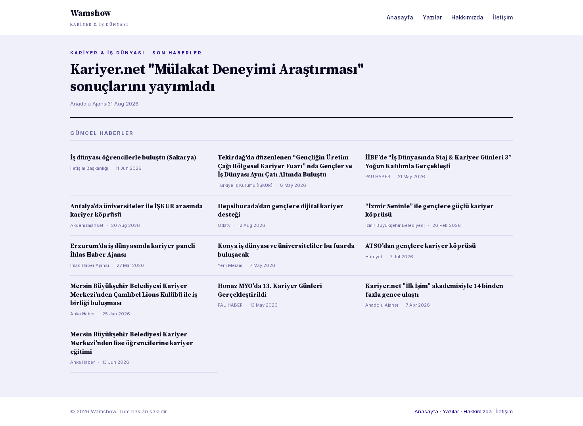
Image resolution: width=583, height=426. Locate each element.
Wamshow (99, 17)
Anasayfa (400, 17)
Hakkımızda (467, 17)
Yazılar (432, 17)
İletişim (503, 17)
